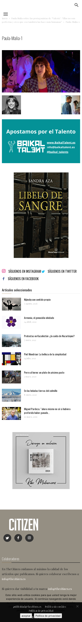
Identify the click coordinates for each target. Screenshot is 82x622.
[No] (77, 606)
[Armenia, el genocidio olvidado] (11, 322)
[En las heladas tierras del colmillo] (11, 395)
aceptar (26, 615)
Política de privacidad (47, 615)
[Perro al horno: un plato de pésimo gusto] (11, 377)
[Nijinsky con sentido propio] (11, 304)
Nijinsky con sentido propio (37, 299)
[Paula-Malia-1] (41, 91)
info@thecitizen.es (14, 579)
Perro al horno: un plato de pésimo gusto (44, 372)
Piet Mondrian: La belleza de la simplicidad (45, 354)
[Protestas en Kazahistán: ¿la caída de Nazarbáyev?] (11, 340)
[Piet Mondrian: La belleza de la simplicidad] (11, 358)
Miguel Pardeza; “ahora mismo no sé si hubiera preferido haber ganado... (47, 411)
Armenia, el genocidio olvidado (39, 318)
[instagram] (29, 538)
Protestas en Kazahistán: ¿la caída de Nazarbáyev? (49, 336)
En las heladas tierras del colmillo (40, 391)
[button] (76, 5)
